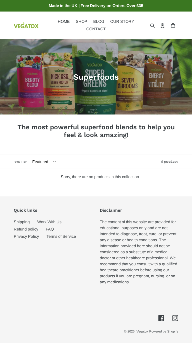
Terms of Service (61, 236)
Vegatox (142, 331)
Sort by (20, 162)
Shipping (22, 222)
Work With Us (49, 222)
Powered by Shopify (163, 331)
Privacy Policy (26, 236)
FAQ (50, 229)
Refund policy (26, 229)
